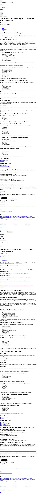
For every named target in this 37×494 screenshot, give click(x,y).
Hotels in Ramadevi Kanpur (4, 424)
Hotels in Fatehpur (15, 223)
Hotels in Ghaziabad (6, 217)
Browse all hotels (3, 256)
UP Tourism (2, 161)
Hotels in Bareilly (14, 216)
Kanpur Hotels (4, 29)
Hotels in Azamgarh (9, 216)
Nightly (4, 240)
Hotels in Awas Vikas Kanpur (4, 166)
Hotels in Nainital (2, 227)
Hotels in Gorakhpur (12, 217)
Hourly (2, 240)
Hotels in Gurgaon (18, 217)
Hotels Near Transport (22, 219)
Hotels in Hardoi (23, 217)
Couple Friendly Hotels (14, 219)
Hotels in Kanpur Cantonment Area (5, 167)
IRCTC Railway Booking (4, 160)
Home (3, 28)
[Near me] (12, 2)
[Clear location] (11, 2)
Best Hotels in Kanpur (3, 165)
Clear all (2, 236)
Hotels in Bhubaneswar (21, 216)
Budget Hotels (7, 219)
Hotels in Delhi (27, 216)
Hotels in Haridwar (29, 217)
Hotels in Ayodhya (3, 216)
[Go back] (1, 1)
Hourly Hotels (29, 219)
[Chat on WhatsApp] (1, 493)
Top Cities (2, 219)
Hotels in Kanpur (27, 224)
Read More (3, 191)
